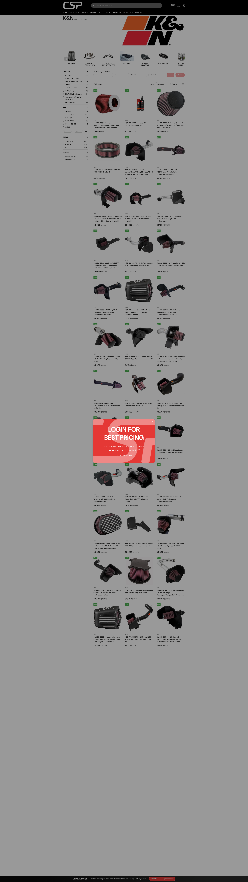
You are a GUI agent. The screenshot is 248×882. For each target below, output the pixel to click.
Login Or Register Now (124, 455)
